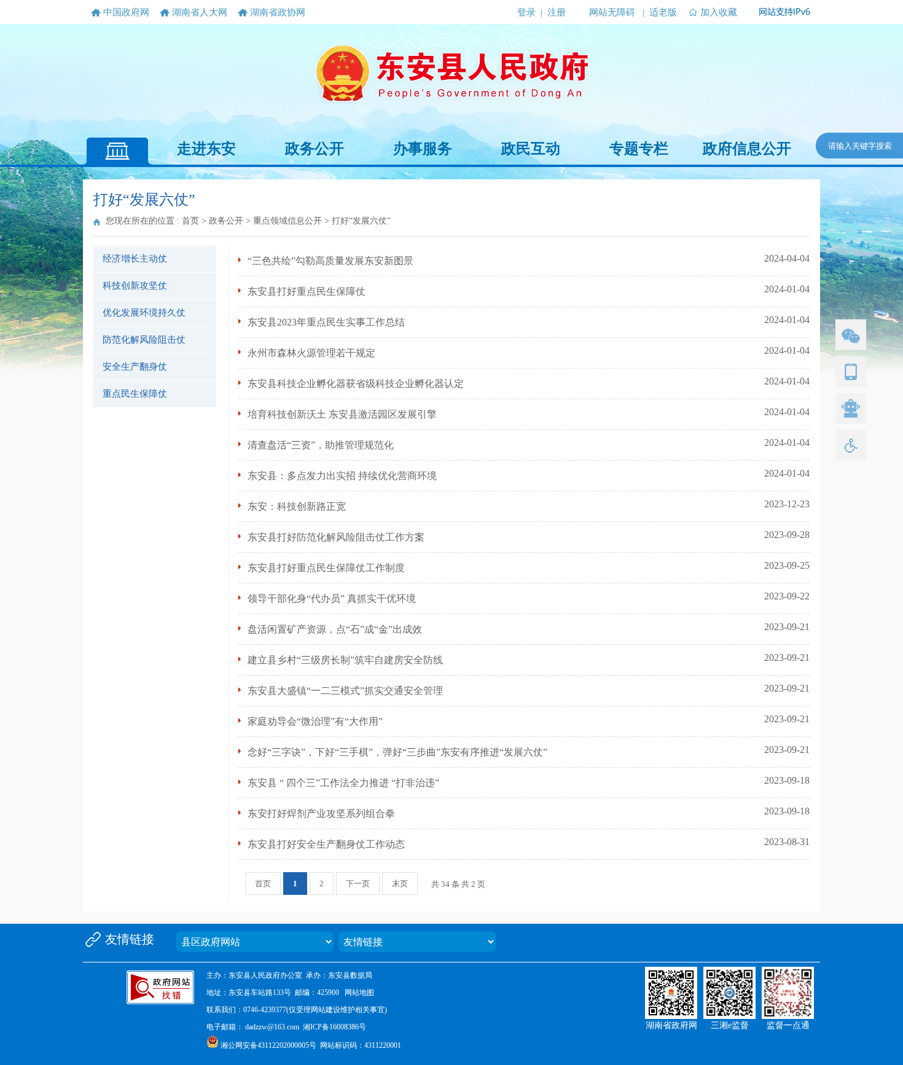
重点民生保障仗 (135, 394)
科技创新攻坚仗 (135, 286)
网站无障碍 (612, 12)
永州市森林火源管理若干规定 (311, 353)
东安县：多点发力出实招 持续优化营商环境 (342, 475)
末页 (400, 883)
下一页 (358, 883)
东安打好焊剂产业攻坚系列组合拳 (321, 813)
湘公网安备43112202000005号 (268, 1045)
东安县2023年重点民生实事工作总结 (326, 322)
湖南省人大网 (199, 12)
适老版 (663, 12)
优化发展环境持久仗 (144, 313)
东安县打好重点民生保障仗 (307, 291)
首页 (190, 220)
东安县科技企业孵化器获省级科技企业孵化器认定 (356, 383)
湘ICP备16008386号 (334, 1027)
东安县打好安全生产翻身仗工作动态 (326, 844)
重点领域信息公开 (287, 220)
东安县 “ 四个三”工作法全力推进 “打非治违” (343, 783)
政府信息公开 (747, 149)
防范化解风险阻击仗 (144, 340)
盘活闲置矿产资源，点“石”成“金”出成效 (335, 629)
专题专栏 (638, 149)
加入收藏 (718, 12)
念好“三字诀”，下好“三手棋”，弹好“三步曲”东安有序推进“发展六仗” (397, 752)
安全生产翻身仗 (135, 367)
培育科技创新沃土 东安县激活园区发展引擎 (342, 414)
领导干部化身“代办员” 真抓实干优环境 (332, 598)
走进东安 (206, 149)
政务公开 (314, 149)
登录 (526, 12)
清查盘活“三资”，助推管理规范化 (321, 445)
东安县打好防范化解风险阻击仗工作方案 (336, 537)
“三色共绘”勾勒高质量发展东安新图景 (330, 261)
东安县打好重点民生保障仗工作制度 (326, 568)
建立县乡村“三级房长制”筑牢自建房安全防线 (345, 660)
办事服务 (422, 149)
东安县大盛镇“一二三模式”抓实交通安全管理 (345, 690)
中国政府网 (126, 12)
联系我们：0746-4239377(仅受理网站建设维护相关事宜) (296, 1009)
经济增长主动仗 (135, 258)
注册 (556, 12)
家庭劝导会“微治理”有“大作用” (315, 721)
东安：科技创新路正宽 (297, 506)
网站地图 (359, 992)
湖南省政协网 (277, 12)
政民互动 (530, 149)
